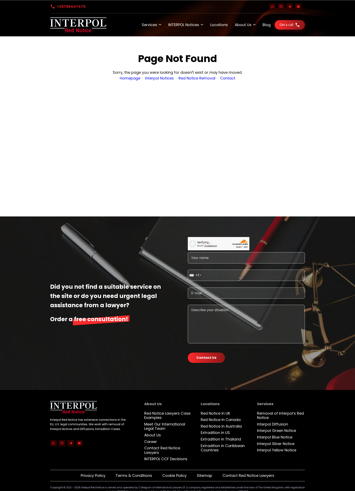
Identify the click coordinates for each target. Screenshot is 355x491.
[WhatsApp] (272, 6)
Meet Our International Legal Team (164, 426)
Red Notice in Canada (221, 419)
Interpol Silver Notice (275, 443)
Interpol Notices (159, 78)
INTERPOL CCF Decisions (165, 458)
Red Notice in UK (215, 413)
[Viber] (281, 6)
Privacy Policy (93, 475)
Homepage (130, 78)
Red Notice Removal (197, 78)
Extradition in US (215, 432)
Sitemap (204, 475)
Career (150, 441)
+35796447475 (71, 6)
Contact (227, 78)
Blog (267, 24)
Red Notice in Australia (221, 426)
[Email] (298, 6)
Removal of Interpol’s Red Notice (280, 415)
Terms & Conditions (134, 475)
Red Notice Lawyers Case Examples (167, 415)
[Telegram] (289, 6)
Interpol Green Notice (276, 430)
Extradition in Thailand (221, 439)
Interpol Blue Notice (274, 437)
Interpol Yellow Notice (276, 450)
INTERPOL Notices (183, 24)
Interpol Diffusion (272, 424)
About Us (243, 24)
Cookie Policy (174, 475)
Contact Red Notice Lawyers (162, 450)
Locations (219, 24)
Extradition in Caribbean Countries (223, 448)
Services (149, 24)
